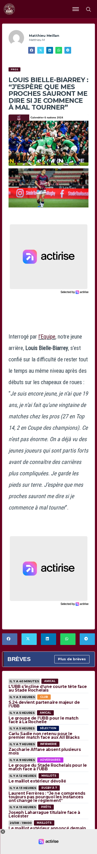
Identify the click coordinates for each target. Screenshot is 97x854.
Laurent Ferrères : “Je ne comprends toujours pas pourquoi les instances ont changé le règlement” (47, 797)
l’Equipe (46, 336)
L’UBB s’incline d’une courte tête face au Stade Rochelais (48, 688)
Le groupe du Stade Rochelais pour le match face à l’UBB (48, 767)
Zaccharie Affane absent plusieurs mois (45, 751)
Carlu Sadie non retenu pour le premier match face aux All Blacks (44, 735)
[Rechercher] (88, 9)
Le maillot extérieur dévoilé (37, 781)
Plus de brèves (72, 659)
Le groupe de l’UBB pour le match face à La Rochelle (44, 720)
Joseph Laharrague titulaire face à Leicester (44, 814)
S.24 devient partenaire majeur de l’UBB (44, 704)
